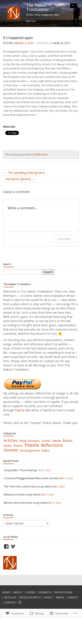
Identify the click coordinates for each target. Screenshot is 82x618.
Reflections (41, 154)
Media (56, 441)
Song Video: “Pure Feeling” (20, 470)
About (17, 592)
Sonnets (45, 592)
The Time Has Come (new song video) (27, 486)
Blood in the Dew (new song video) (26, 503)
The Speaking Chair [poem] (26, 173)
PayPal (20, 410)
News (7, 446)
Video (45, 450)
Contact (10, 602)
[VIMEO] (12, 546)
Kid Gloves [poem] (18, 179)
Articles (11, 440)
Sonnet (11, 450)
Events (46, 441)
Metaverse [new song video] (22, 494)
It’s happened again (18, 38)
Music (68, 440)
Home (6, 592)
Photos (18, 446)
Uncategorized (30, 450)
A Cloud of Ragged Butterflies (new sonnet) (31, 478)
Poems (32, 445)
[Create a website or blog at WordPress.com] (19, 602)
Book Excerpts (29, 441)
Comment (64, 239)
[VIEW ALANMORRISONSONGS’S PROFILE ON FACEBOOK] (6, 546)
